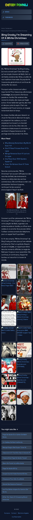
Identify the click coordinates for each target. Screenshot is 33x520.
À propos (7, 513)
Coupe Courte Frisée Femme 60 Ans (15, 474)
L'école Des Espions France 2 (12, 484)
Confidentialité (16, 517)
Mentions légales (23, 513)
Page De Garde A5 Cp (10, 468)
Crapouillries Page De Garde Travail (15, 458)
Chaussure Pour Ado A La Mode (13, 479)
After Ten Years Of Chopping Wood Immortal (15, 498)
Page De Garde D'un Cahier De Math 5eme (15, 436)
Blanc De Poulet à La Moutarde (13, 463)
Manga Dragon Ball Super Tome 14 (14, 447)
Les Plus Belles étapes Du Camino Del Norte (15, 490)
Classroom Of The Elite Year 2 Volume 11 (16, 453)
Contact (14, 513)
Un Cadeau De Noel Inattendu (13, 442)
